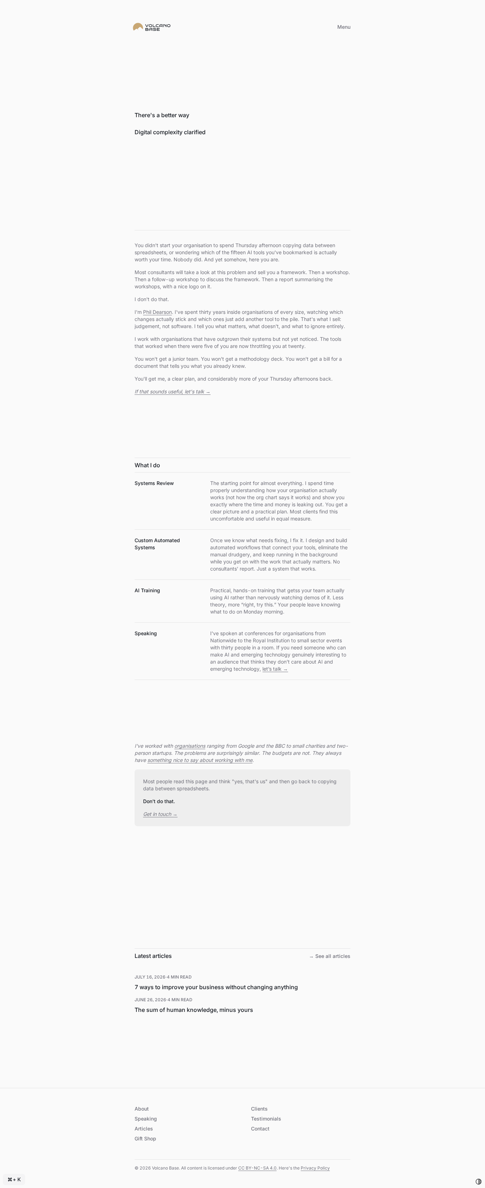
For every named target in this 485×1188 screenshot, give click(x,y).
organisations (189, 746)
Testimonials (266, 1119)
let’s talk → (275, 669)
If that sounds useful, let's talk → (173, 391)
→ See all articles (329, 956)
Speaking (146, 1119)
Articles (144, 1129)
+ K (17, 1179)
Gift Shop (145, 1138)
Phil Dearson (157, 312)
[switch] (478, 1181)
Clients (259, 1109)
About (142, 1109)
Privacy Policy (315, 1168)
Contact (260, 1129)
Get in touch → (160, 814)
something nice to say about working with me (199, 760)
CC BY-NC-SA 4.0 (257, 1168)
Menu (343, 27)
